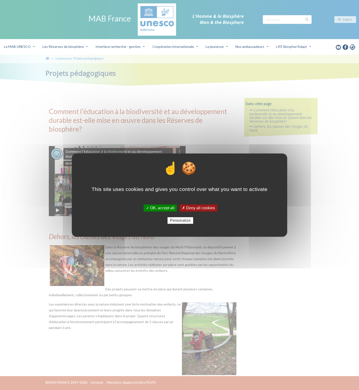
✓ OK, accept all (160, 208)
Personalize (180, 220)
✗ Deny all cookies (198, 208)
